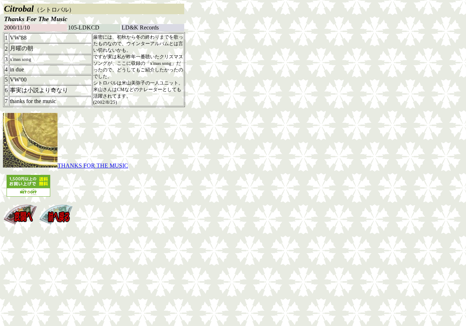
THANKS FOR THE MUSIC (93, 165)
